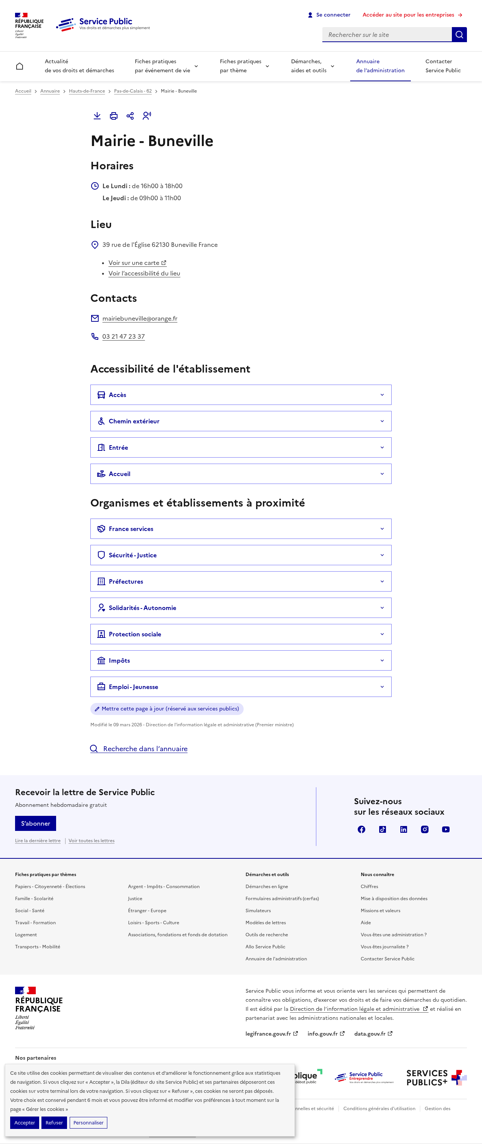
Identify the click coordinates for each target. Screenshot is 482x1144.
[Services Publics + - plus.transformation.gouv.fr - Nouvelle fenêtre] (437, 1078)
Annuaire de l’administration (380, 66)
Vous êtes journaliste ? (385, 946)
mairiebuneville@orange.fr (139, 318)
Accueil (23, 91)
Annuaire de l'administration (276, 958)
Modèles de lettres (266, 922)
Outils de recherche (267, 934)
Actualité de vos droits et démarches (79, 66)
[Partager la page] (130, 116)
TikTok (382, 829)
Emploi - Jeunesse (133, 686)
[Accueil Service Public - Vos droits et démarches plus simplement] (105, 32)
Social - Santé (29, 910)
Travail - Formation (35, 922)
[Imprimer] (113, 116)
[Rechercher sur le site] (459, 34)
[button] (147, 116)
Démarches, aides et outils (308, 66)
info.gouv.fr (323, 1034)
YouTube (445, 829)
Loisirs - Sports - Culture (153, 922)
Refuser (54, 1122)
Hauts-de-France (87, 91)
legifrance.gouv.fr (268, 1034)
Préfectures (126, 581)
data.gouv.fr (370, 1034)
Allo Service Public (265, 946)
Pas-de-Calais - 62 (133, 91)
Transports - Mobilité (37, 946)
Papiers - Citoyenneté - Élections (50, 886)
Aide (366, 922)
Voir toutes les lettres (91, 840)
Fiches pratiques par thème (240, 66)
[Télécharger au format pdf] (97, 116)
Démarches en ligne (267, 886)
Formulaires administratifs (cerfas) (282, 898)
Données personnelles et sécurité (298, 1108)
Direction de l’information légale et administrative (355, 1009)
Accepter (24, 1122)
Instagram (424, 829)
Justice (135, 898)
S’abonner (35, 823)
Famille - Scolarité (34, 898)
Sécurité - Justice (133, 555)
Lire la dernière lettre (38, 840)
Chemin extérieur (134, 421)
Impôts (119, 660)
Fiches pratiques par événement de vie (162, 66)
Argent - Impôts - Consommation (164, 886)
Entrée (118, 447)
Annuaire (50, 91)
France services (131, 528)
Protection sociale (135, 634)
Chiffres (369, 886)
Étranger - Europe (147, 910)
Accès (117, 394)
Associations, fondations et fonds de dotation (177, 934)
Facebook (361, 829)
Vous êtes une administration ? (394, 934)
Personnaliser (88, 1122)
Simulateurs (258, 910)
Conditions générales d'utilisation (379, 1108)
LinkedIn (403, 829)
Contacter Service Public (443, 66)
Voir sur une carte (133, 262)
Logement (26, 934)
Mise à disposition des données (394, 898)
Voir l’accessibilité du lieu (144, 273)
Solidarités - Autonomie (142, 607)
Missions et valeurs (380, 910)
